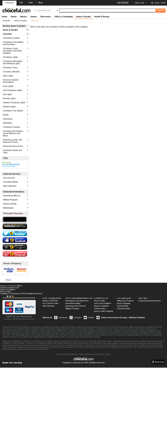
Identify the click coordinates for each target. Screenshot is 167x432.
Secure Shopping (123, 303)
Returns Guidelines (101, 306)
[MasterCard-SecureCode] (10, 296)
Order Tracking (48, 298)
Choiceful (6, 21)
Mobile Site (7, 363)
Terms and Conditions (102, 303)
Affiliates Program (72, 309)
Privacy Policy (99, 301)
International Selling (72, 303)
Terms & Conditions (7, 290)
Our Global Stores (124, 298)
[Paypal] (13, 296)
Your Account (9, 178)
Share (8, 280)
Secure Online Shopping (103, 311)
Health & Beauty (101, 17)
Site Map (18, 363)
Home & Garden (83, 17)
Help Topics (143, 298)
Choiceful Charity (123, 309)
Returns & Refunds (50, 301)
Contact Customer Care (9, 288)
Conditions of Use (101, 298)
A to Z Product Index (50, 303)
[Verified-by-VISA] (7, 296)
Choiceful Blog (122, 306)
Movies (23, 17)
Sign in (19, 286)
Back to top (159, 362)
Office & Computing (63, 17)
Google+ (77, 317)
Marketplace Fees (85, 298)
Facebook (63, 317)
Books (14, 17)
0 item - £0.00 (160, 3)
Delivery (58, 298)
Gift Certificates (9, 186)
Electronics (45, 17)
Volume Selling (9, 204)
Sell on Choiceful (71, 298)
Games (33, 17)
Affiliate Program (10, 200)
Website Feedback (137, 317)
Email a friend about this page (114, 317)
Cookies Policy (100, 309)
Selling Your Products (125, 301)
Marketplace (8, 208)
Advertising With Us (11, 196)
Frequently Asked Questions (149, 301)
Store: (139, 3)
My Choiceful (123, 3)
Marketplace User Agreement (76, 301)
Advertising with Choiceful (75, 306)
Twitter (91, 317)
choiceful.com (16, 10)
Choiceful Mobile (10, 182)
